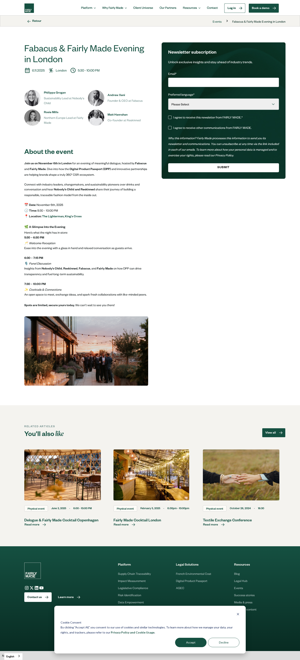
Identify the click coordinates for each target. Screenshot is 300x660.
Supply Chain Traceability (134, 573)
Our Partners (168, 7)
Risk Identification (129, 595)
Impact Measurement (132, 581)
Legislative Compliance (133, 588)
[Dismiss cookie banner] (238, 614)
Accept (191, 642)
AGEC (180, 588)
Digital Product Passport (191, 581)
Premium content (245, 609)
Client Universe (143, 7)
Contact (212, 7)
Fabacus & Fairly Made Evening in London (259, 21)
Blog (237, 573)
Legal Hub (240, 581)
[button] (88, 7)
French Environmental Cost (193, 573)
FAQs (237, 616)
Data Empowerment (131, 602)
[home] (29, 8)
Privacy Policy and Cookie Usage (132, 632)
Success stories (244, 595)
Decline (224, 642)
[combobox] (13, 656)
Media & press (243, 602)
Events (217, 21)
